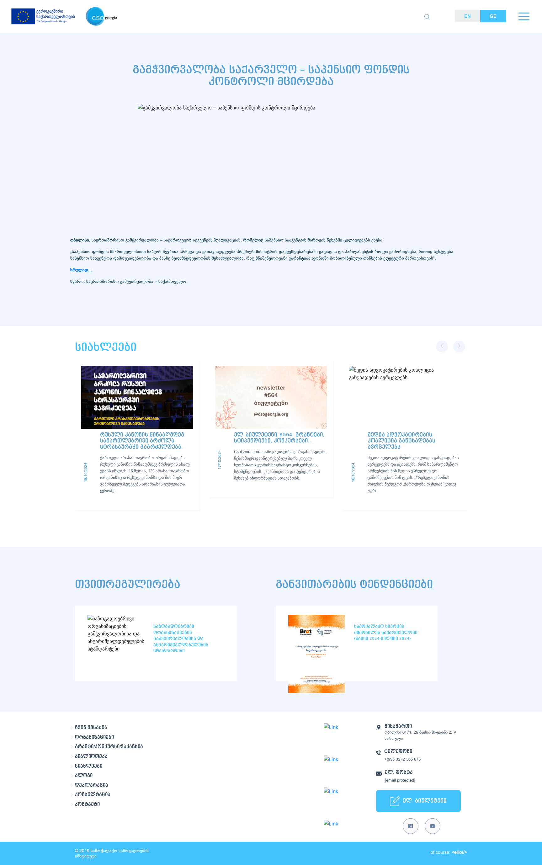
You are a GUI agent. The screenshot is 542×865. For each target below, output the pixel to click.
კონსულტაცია (92, 795)
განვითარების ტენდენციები (354, 584)
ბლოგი (84, 775)
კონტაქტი (87, 804)
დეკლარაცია (91, 785)
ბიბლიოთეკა (91, 756)
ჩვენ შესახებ (91, 727)
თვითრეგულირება (127, 584)
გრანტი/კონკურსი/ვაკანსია (109, 747)
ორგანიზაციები (94, 737)
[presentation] (442, 346)
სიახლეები (88, 766)
